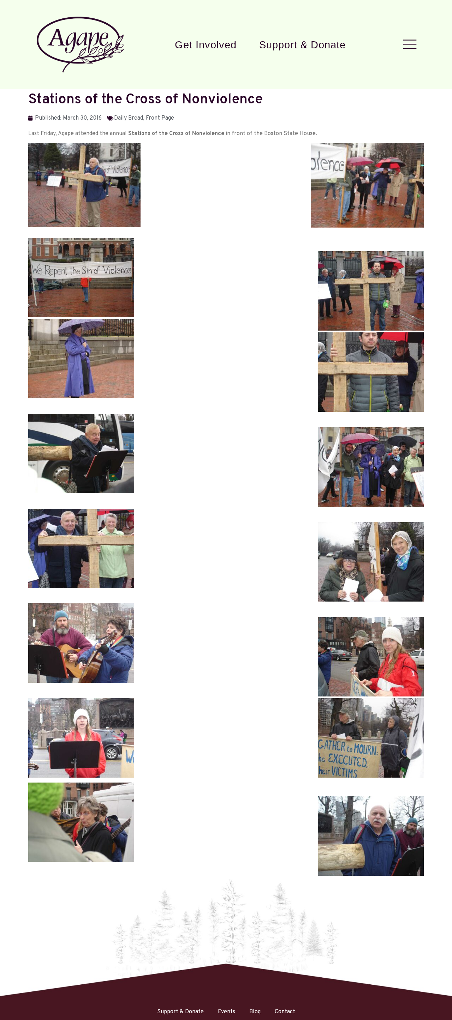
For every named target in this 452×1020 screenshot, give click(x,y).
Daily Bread (128, 118)
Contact (285, 1011)
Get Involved (206, 44)
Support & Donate (302, 44)
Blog (255, 1011)
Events (226, 1011)
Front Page (160, 118)
